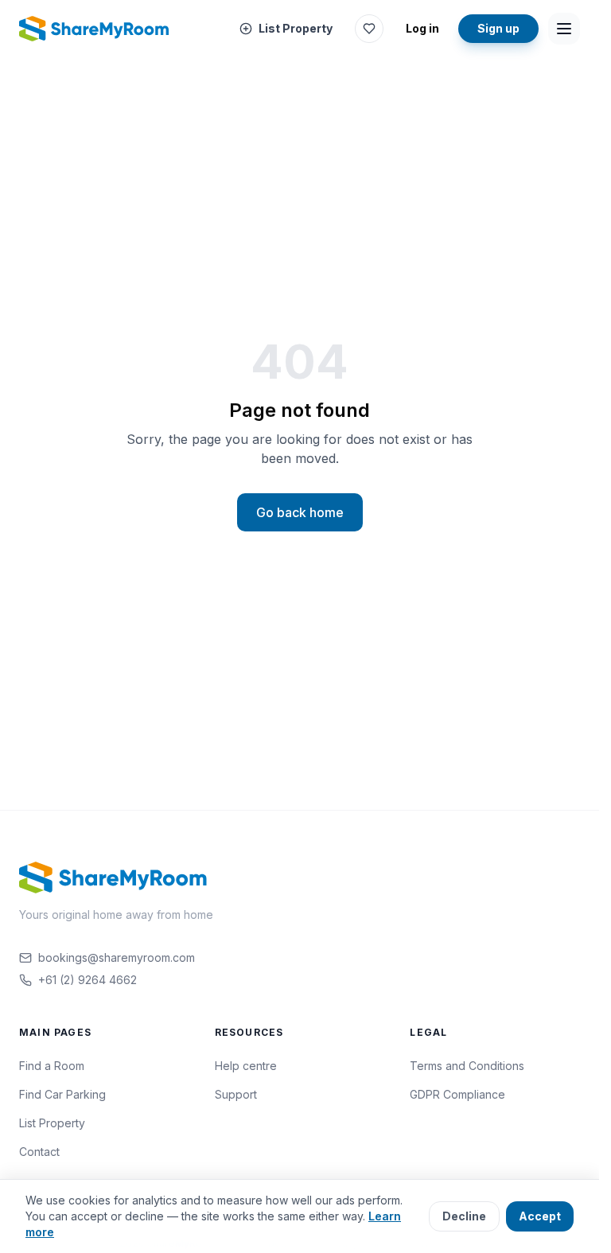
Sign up (498, 28)
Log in (422, 28)
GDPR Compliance (457, 1094)
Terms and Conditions (467, 1065)
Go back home (300, 512)
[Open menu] (564, 29)
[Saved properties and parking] (369, 28)
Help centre (246, 1065)
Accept (540, 1216)
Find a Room (51, 1065)
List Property (296, 28)
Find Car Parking (62, 1094)
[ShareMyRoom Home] (94, 28)
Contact (39, 1151)
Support (236, 1094)
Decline (464, 1216)
